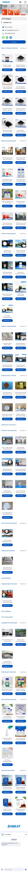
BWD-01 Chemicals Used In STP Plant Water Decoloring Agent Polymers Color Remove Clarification (7, 202)
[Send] (26, 869)
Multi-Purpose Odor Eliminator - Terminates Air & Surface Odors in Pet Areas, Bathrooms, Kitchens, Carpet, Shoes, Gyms (20, 690)
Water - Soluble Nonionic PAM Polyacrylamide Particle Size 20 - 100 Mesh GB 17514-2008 (7, 448)
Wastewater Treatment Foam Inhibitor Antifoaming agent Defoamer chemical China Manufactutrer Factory (7, 739)
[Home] (14, 828)
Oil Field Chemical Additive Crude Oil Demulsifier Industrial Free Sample (7, 810)
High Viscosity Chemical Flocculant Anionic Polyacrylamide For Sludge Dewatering (7, 295)
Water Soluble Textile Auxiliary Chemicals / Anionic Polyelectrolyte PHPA (21, 251)
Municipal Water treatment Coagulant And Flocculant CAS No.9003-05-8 (7, 662)
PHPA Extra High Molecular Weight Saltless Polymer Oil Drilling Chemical (7, 251)
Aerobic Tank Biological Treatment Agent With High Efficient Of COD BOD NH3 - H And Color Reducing (7, 87)
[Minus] (26, 834)
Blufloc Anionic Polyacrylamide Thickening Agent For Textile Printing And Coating (20, 295)
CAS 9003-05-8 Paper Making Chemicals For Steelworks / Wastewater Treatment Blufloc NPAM (21, 492)
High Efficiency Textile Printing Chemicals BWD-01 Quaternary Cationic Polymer (7, 180)
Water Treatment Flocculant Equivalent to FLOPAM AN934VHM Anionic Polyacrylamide (21, 640)
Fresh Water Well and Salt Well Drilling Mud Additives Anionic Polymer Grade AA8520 (7, 568)
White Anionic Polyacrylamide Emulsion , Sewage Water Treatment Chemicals (20, 273)
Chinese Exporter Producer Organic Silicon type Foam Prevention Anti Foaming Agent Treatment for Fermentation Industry (7, 717)
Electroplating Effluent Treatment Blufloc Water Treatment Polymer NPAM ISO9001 (7, 513)
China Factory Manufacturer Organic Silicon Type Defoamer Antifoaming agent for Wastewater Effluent (7, 760)
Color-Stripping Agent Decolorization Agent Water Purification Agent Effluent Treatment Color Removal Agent (21, 180)
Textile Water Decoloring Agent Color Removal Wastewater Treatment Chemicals (7, 158)
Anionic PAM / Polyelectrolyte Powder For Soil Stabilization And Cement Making (7, 316)
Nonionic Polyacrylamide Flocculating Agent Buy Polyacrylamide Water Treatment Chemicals (20, 470)
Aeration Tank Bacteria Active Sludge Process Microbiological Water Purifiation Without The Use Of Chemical (21, 109)
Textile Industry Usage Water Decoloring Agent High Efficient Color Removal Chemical (7, 224)
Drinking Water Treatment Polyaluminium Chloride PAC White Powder (7, 415)
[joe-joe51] (10, 37)
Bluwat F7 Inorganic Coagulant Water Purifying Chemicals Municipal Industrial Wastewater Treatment (7, 66)
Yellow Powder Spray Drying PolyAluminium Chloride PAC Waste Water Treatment (7, 393)
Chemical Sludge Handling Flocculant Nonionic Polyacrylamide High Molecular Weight (20, 448)
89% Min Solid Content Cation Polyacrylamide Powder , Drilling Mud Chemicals (7, 366)
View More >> (23, 48)
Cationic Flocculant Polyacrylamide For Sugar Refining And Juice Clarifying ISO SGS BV (20, 366)
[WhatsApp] (3, 37)
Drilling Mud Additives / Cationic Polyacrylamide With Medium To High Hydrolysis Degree (21, 344)
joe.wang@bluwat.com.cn (12, 30)
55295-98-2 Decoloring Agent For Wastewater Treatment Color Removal (20, 224)
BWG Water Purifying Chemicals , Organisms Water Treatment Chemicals (7, 109)
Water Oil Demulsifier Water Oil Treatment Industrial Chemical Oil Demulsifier (21, 788)
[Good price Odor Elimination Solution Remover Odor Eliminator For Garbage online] (7, 682)
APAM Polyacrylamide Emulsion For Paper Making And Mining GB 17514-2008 (7, 273)
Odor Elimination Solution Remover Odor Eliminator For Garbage (7, 690)
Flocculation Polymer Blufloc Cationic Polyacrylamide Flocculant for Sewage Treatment (7, 344)
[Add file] (2, 869)
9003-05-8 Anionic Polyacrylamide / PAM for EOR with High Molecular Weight (7, 541)
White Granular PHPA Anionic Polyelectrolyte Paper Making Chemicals (7, 601)
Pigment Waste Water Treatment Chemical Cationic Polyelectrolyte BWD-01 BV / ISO (21, 158)
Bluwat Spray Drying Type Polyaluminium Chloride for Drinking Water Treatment (20, 393)
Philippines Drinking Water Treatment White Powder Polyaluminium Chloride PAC (21, 415)
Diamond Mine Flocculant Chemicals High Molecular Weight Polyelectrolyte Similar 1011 (7, 640)
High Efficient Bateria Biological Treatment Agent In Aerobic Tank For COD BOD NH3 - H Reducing (20, 66)
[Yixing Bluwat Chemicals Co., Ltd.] (6, 2)
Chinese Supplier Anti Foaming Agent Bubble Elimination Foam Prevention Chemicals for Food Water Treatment (20, 739)
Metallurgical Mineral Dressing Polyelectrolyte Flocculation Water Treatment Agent (7, 470)
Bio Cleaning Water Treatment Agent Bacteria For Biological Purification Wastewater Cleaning (20, 87)
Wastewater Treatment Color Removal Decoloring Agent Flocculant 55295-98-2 (21, 202)
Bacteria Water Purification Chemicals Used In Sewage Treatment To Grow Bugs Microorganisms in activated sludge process (20, 131)
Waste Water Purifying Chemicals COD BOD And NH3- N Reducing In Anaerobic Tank (7, 131)
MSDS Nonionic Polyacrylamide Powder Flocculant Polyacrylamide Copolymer (7, 492)
